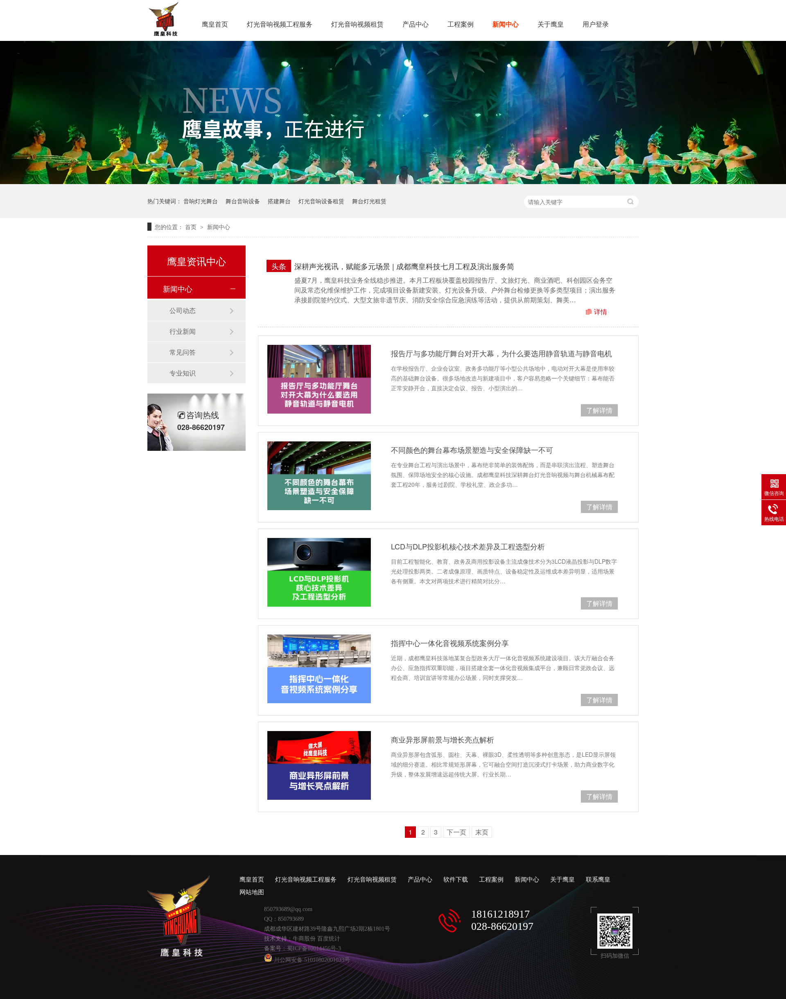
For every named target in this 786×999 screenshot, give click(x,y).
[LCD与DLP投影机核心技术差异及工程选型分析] (319, 572)
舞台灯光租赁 (369, 201)
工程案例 (460, 24)
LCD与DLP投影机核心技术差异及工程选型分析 (468, 546)
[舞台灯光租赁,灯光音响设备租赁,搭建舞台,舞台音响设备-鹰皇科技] (163, 33)
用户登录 (596, 24)
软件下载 (455, 879)
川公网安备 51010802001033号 (311, 960)
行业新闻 (182, 331)
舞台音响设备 (243, 201)
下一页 (456, 832)
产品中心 (415, 24)
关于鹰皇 (551, 24)
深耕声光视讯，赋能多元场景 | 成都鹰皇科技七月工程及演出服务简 (404, 266)
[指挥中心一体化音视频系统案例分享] (319, 668)
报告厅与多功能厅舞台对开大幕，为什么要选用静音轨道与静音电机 (501, 353)
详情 (600, 311)
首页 (191, 227)
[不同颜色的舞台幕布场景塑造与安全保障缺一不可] (319, 475)
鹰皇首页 (215, 24)
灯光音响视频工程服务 (279, 24)
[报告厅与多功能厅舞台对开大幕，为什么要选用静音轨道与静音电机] (319, 379)
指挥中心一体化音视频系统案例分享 (450, 642)
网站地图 (251, 892)
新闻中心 (505, 24)
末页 (481, 832)
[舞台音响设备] (393, 181)
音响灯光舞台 (200, 201)
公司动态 (182, 310)
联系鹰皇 (598, 879)
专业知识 (182, 373)
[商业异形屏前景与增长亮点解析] (319, 765)
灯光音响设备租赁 (321, 201)
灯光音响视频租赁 (357, 24)
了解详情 (599, 410)
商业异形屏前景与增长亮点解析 (442, 739)
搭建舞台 (279, 201)
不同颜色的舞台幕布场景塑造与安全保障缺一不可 (472, 449)
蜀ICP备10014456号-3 (314, 948)
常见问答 (182, 352)
